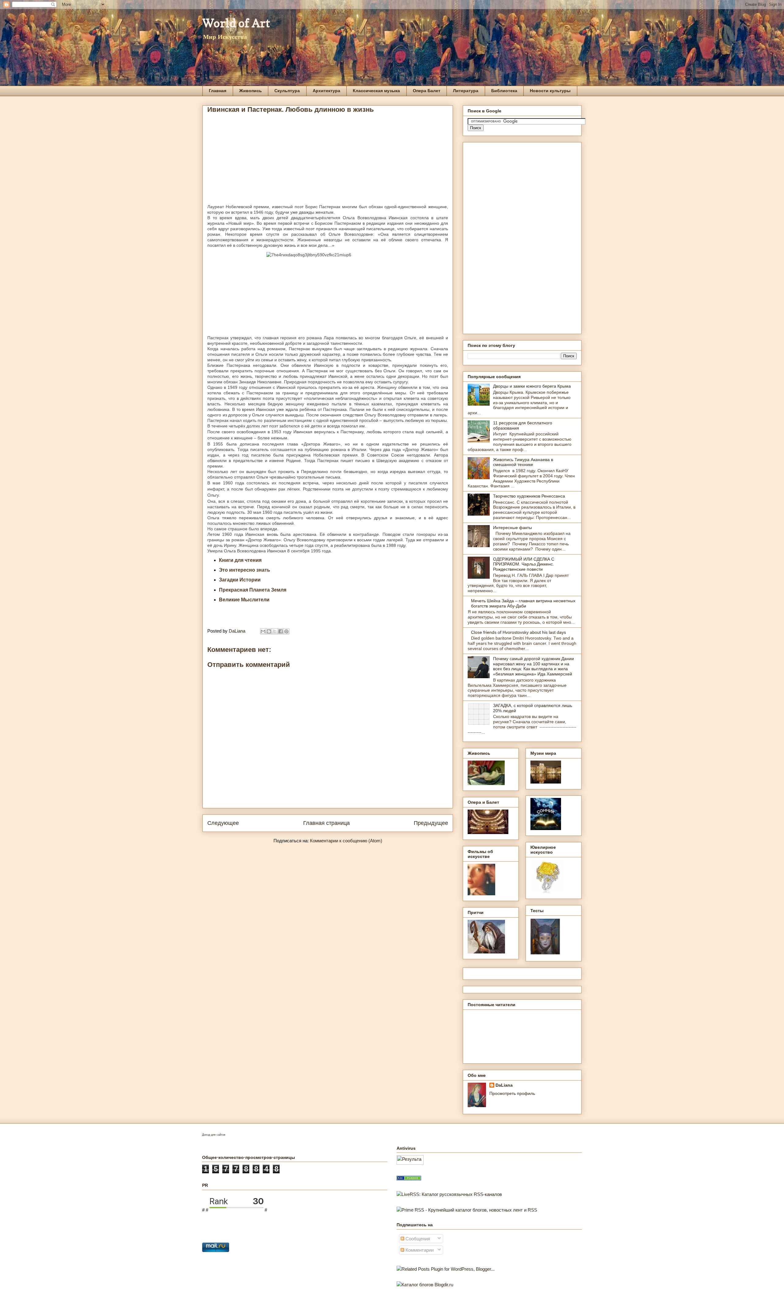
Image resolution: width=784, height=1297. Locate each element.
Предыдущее (431, 823)
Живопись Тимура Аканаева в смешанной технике (523, 462)
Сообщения (417, 1238)
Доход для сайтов (213, 1134)
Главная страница (326, 823)
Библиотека (504, 90)
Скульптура (287, 90)
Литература (465, 90)
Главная (217, 90)
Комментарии (419, 1250)
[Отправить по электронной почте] (263, 631)
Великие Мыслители (244, 599)
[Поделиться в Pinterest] (286, 631)
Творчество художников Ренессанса (529, 496)
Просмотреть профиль (512, 1093)
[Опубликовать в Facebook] (280, 631)
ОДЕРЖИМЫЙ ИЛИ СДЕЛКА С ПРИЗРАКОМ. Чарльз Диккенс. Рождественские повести (523, 564)
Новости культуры (550, 90)
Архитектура (326, 90)
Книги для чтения (240, 560)
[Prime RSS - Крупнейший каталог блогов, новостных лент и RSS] (467, 1209)
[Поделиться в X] (275, 631)
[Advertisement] (327, 161)
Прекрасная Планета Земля (252, 589)
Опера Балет (426, 90)
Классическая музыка (376, 90)
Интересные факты (512, 527)
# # (236, 1209)
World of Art (236, 23)
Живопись (250, 90)
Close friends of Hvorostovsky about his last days (518, 632)
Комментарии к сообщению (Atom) (346, 840)
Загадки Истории (240, 579)
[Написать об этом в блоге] (269, 631)
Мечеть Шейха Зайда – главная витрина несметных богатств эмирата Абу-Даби (523, 603)
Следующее (223, 823)
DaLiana (504, 1085)
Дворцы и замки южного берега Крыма (532, 386)
